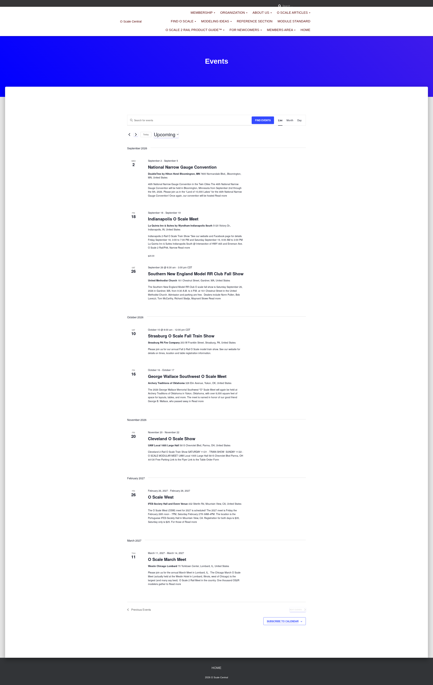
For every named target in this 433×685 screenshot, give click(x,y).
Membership (202, 12)
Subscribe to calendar (283, 621)
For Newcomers (245, 30)
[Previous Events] (129, 134)
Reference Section (254, 21)
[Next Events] (136, 134)
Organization (233, 12)
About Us (261, 12)
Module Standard (294, 21)
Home (305, 30)
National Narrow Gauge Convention (182, 167)
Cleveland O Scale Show (171, 438)
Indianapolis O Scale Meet (173, 219)
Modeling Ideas (215, 21)
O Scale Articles (293, 12)
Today (146, 134)
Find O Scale (182, 21)
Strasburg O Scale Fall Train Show (181, 336)
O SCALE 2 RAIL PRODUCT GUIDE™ (194, 30)
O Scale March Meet (167, 559)
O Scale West (161, 497)
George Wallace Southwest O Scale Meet (187, 376)
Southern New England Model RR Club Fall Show (196, 273)
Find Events (263, 120)
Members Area (280, 30)
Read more (220, 195)
